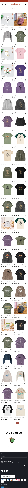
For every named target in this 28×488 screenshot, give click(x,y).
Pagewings (5, 484)
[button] (2, 4)
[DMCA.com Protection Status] (4, 487)
